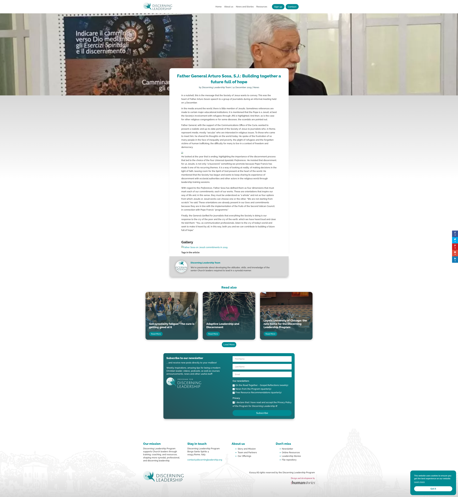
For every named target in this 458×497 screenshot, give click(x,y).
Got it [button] (433, 488)
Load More (229, 344)
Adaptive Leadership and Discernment (222, 325)
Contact (292, 6)
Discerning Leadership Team (216, 87)
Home (218, 7)
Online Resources (291, 452)
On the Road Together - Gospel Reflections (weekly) (261, 385)
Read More (156, 334)
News (256, 87)
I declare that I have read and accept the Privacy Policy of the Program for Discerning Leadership (262, 404)
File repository (289, 459)
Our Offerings (244, 456)
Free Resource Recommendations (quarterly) (258, 392)
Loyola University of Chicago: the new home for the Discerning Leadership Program (285, 324)
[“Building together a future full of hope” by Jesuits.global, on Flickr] (204, 247)
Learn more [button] (419, 482)
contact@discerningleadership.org (204, 459)
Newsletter (287, 449)
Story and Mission (247, 449)
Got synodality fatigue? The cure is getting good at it (171, 325)
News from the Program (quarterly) (253, 389)
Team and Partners (247, 452)
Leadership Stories (291, 456)
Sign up (278, 6)
